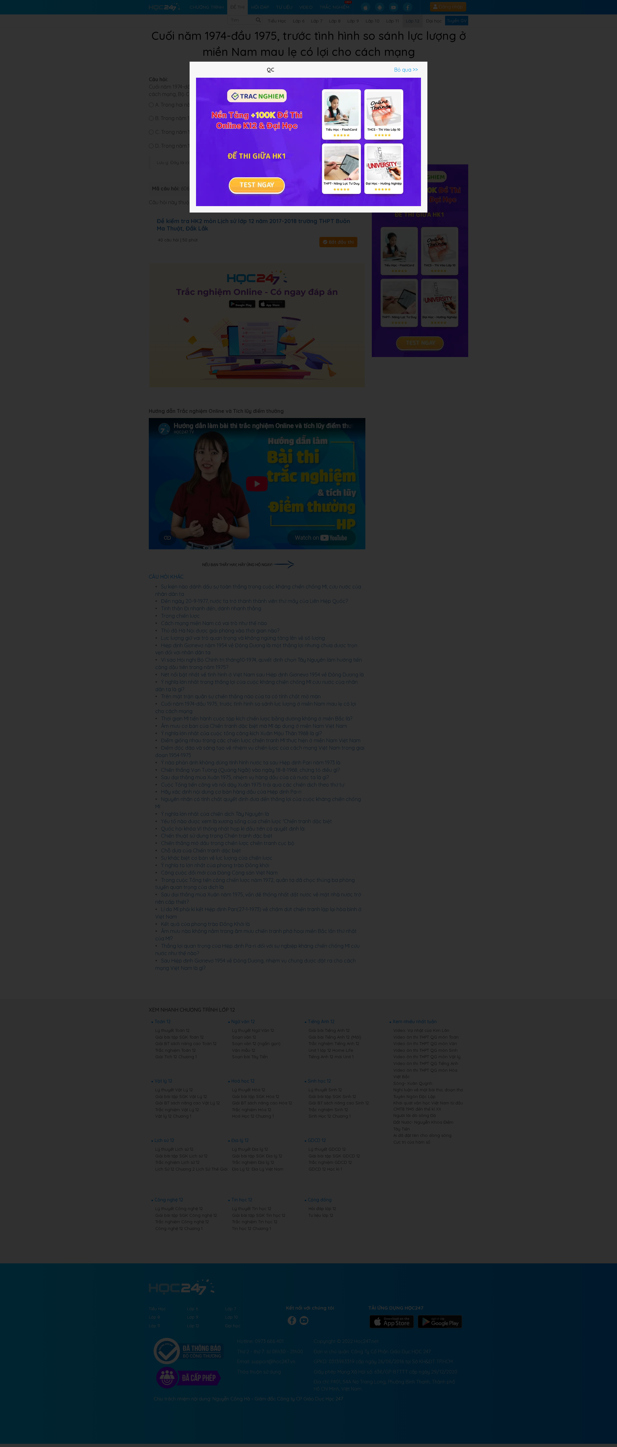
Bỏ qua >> (406, 69)
